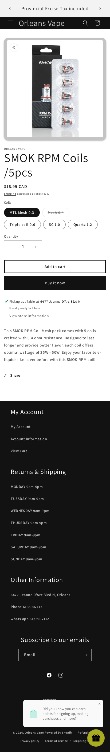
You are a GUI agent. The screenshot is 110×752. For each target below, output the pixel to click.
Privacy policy (30, 741)
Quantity (11, 236)
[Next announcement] (100, 8)
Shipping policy (84, 741)
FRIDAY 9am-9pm (25, 535)
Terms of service (56, 741)
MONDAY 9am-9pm (27, 486)
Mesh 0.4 (58, 213)
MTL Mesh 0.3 (22, 212)
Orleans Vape (34, 732)
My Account (21, 426)
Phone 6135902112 (26, 606)
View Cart (19, 450)
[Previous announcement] (10, 8)
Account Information (29, 438)
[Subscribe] (85, 655)
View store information (29, 315)
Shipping (10, 193)
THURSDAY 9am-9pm (29, 522)
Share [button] (15, 375)
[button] (11, 23)
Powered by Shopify (59, 732)
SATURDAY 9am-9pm (28, 547)
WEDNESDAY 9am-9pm (30, 510)
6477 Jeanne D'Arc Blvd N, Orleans (40, 594)
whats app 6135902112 (30, 618)
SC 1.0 (54, 224)
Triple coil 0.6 (22, 224)
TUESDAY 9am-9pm (27, 498)
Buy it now (55, 282)
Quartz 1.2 (82, 224)
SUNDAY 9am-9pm (26, 559)
